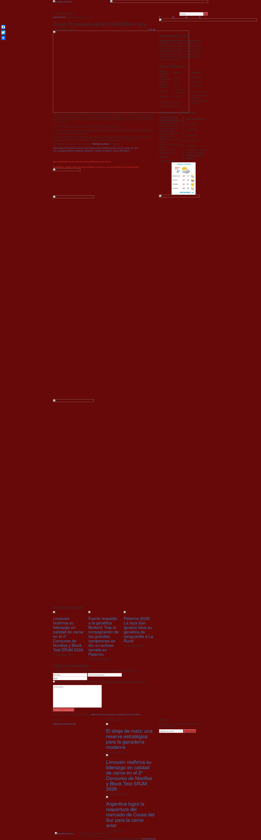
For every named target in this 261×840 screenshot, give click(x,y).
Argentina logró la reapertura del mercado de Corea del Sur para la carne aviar (130, 814)
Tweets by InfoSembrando (64, 724)
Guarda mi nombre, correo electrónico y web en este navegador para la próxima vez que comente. (100, 681)
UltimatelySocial (148, 838)
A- (149, 29)
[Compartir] (3, 38)
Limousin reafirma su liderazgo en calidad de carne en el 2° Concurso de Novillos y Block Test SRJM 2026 (68, 634)
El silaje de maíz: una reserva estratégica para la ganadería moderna (129, 738)
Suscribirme (190, 731)
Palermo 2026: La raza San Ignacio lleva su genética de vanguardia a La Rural (138, 629)
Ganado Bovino (59, 17)
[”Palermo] (125, 612)
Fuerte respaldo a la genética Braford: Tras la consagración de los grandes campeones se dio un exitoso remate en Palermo (103, 636)
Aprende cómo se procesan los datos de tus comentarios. (116, 714)
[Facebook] (3, 27)
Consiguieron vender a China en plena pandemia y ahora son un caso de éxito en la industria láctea (96, 167)
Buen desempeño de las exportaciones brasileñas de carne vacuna (82, 161)
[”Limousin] (54, 612)
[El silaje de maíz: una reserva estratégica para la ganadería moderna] (107, 724)
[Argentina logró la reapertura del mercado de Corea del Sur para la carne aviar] (107, 796)
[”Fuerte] (89, 612)
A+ (151, 29)
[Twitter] (3, 32)
